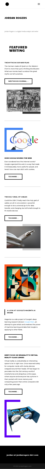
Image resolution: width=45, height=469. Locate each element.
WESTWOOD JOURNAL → (18, 81)
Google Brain (29, 322)
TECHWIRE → (13, 177)
